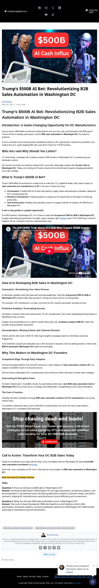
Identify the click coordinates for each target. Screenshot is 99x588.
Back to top (49, 554)
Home (19, 576)
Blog (39, 576)
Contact (45, 576)
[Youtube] (46, 14)
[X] (53, 8)
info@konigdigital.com (17, 11)
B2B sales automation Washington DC (17, 528)
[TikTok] (53, 14)
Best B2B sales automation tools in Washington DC (55, 528)
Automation (7, 101)
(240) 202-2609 (93, 11)
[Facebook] (39, 8)
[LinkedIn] (59, 8)
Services (32, 576)
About (25, 576)
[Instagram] (46, 8)
